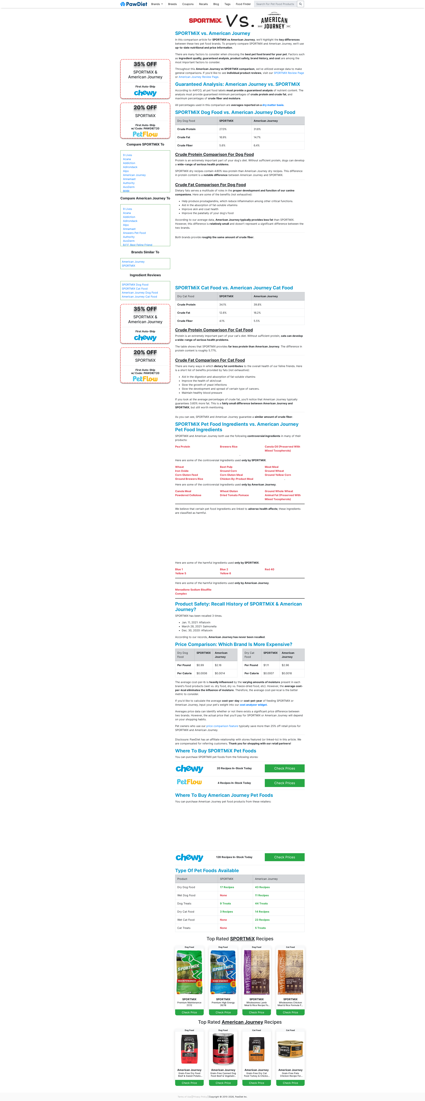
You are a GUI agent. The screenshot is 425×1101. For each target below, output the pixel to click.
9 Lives (127, 155)
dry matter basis (273, 105)
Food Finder (243, 4)
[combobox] (275, 4)
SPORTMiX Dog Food (135, 284)
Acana (127, 159)
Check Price (189, 1012)
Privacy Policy (200, 1097)
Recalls (203, 4)
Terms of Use (184, 1097)
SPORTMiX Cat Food (135, 288)
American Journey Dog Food (140, 292)
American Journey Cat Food (139, 296)
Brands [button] (156, 4)
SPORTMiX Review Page (289, 73)
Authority (129, 183)
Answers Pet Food (134, 233)
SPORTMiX (128, 265)
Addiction (129, 163)
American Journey (134, 175)
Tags (227, 4)
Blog (216, 4)
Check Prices (284, 768)
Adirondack (130, 167)
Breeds (172, 4)
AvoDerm (129, 187)
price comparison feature (222, 726)
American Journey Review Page (198, 77)
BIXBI (126, 191)
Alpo (126, 171)
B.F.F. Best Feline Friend (137, 244)
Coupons (188, 4)
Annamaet (129, 179)
